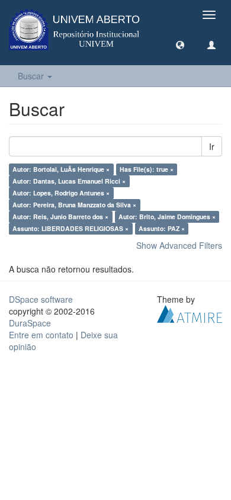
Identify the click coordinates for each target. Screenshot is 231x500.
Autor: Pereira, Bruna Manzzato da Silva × (74, 204)
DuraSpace (30, 323)
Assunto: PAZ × (162, 228)
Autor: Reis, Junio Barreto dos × (60, 216)
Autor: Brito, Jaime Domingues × (167, 216)
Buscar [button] (32, 76)
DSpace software (41, 299)
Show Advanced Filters (179, 245)
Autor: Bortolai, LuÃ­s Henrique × (61, 169)
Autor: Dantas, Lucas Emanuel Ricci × (69, 181)
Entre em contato (41, 335)
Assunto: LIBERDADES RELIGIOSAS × (70, 228)
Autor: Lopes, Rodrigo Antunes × (61, 192)
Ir (211, 146)
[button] (180, 44)
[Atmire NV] (189, 313)
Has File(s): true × (147, 169)
